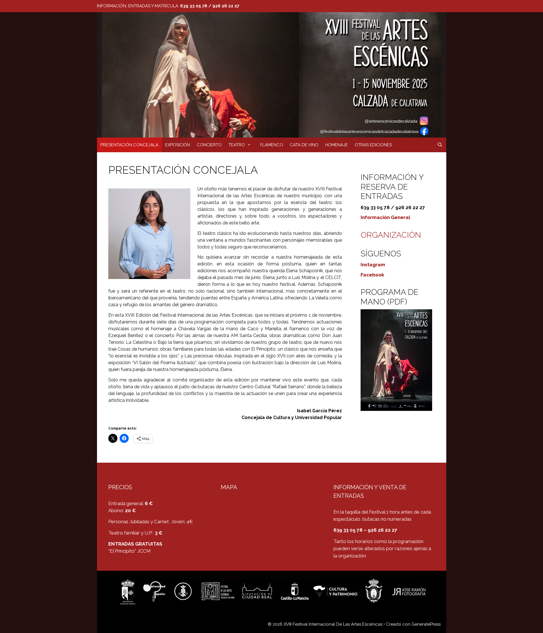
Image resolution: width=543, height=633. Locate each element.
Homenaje (336, 144)
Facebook (372, 275)
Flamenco (271, 144)
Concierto (209, 144)
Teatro (237, 144)
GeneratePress (426, 624)
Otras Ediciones (373, 144)
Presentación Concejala (129, 144)
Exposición (177, 144)
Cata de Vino (304, 144)
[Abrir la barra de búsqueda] (440, 145)
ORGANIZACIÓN (391, 235)
